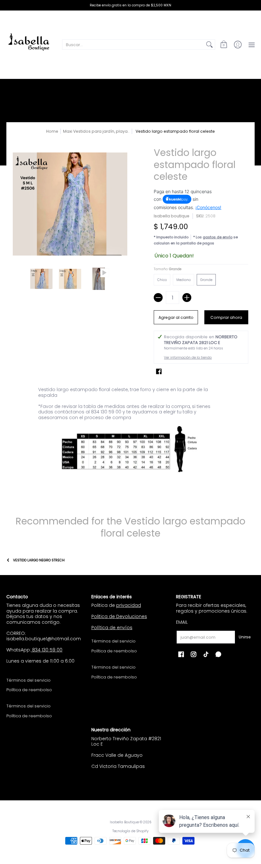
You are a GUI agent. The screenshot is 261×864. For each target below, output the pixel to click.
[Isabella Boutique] (30, 45)
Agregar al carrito (176, 317)
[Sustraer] (158, 297)
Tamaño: (167, 269)
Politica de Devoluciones (119, 616)
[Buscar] (209, 44)
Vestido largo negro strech (39, 560)
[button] (224, 45)
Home (52, 131)
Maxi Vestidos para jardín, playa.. (96, 131)
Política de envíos (111, 627)
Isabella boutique (171, 216)
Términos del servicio (28, 680)
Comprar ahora (226, 317)
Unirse (245, 637)
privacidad (128, 605)
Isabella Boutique (124, 822)
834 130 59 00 (46, 650)
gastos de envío (217, 237)
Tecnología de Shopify (130, 831)
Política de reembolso (29, 689)
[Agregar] (186, 297)
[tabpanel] (130, 440)
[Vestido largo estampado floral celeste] (41, 279)
